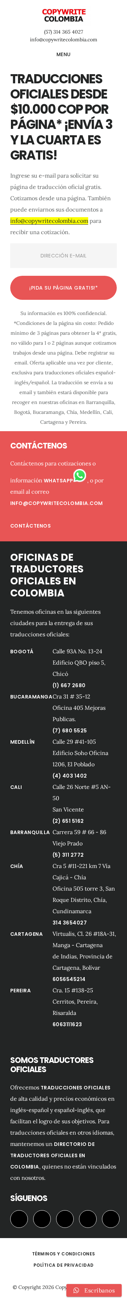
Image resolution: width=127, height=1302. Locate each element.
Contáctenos (30, 525)
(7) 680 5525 (70, 730)
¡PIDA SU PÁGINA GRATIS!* (63, 287)
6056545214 (69, 979)
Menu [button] (63, 54)
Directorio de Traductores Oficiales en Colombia (52, 1155)
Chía (16, 866)
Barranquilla (30, 832)
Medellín (22, 741)
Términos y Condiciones (63, 1254)
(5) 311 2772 (68, 854)
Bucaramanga (31, 696)
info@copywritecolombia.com (63, 39)
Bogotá (22, 651)
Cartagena (26, 934)
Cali (16, 787)
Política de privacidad (64, 1265)
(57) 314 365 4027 (63, 32)
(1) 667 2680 (69, 685)
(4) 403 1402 (70, 775)
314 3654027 (70, 922)
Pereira (20, 990)
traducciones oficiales (76, 1087)
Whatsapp (58, 480)
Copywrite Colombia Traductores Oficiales (63, 15)
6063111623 (67, 1024)
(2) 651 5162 (68, 821)
